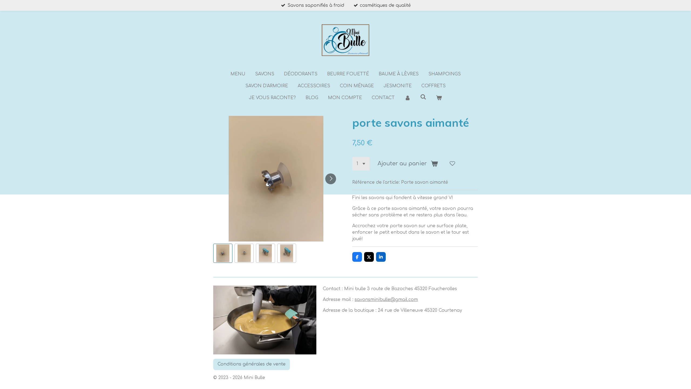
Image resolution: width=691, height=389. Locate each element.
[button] (222, 253)
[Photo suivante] (330, 178)
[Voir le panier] (438, 97)
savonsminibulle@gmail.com (386, 299)
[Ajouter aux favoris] (452, 163)
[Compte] (407, 97)
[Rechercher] (423, 97)
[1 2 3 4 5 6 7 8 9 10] (361, 163)
